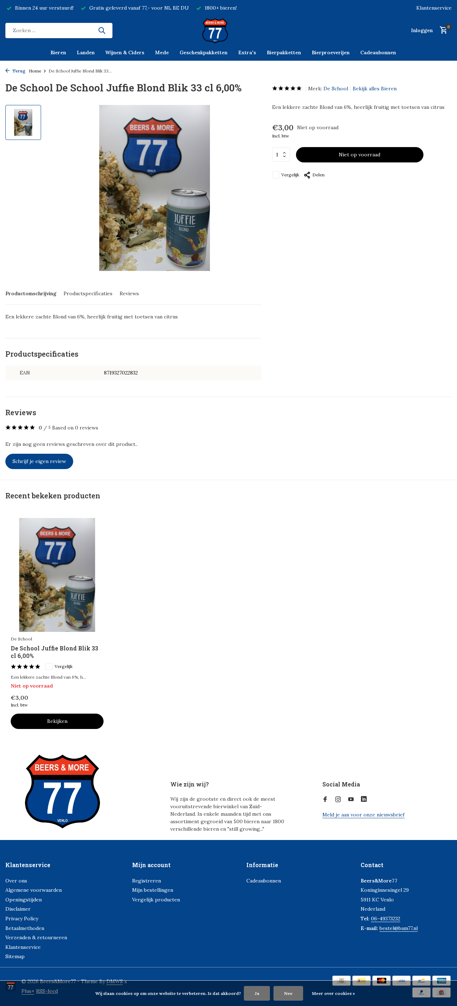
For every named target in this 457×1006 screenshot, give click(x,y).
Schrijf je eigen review (39, 461)
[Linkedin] (364, 799)
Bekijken (57, 721)
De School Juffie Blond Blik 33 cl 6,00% (54, 652)
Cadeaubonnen (378, 52)
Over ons (16, 880)
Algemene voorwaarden (33, 890)
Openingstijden (23, 899)
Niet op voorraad (359, 154)
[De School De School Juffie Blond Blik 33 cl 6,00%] (57, 575)
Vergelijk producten (156, 899)
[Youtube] (351, 799)
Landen (86, 52)
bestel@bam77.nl (399, 928)
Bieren (58, 52)
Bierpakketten (284, 52)
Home (35, 71)
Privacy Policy (21, 918)
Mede (162, 52)
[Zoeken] (101, 30)
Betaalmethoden (24, 928)
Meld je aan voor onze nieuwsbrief (363, 814)
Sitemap (15, 956)
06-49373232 (385, 918)
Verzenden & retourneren (36, 937)
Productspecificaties (88, 293)
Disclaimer (18, 909)
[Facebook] (325, 799)
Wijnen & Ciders (124, 52)
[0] (441, 30)
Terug (18, 71)
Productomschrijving (30, 293)
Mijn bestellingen (152, 890)
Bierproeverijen (331, 52)
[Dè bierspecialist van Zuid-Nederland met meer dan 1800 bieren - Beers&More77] (228, 30)
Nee (288, 993)
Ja (257, 993)
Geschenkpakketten (203, 52)
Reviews (129, 293)
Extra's (247, 52)
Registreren (146, 880)
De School (335, 88)
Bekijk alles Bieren (375, 88)
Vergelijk (290, 174)
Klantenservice (434, 8)
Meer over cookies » (333, 993)
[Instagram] (338, 799)
